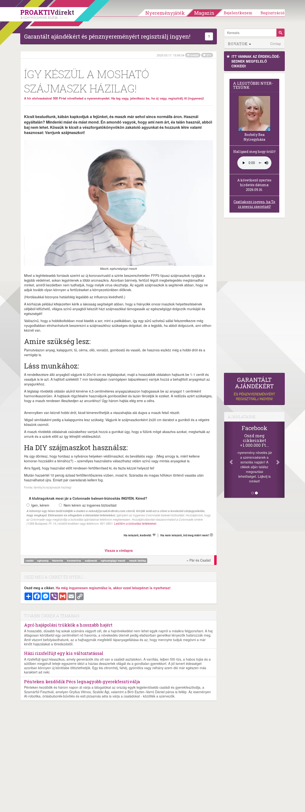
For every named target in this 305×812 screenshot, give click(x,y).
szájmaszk (91, 560)
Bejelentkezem (238, 12)
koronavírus (74, 560)
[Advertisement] (254, 296)
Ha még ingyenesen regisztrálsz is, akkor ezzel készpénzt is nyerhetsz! (113, 587)
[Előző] (228, 460)
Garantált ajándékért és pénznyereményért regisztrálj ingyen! (107, 36)
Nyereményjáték (165, 13)
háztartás (58, 560)
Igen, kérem (40, 505)
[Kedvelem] (154, 535)
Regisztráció (272, 12)
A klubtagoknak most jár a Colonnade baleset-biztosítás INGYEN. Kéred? (88, 498)
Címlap (275, 44)
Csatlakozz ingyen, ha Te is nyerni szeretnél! (254, 204)
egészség (43, 560)
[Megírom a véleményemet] (211, 535)
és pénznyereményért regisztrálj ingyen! (254, 389)
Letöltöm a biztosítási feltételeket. (135, 523)
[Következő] (280, 460)
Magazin (204, 13)
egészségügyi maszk (113, 560)
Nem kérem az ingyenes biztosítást (90, 505)
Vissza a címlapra (119, 550)
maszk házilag (137, 560)
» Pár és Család (199, 560)
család (29, 560)
